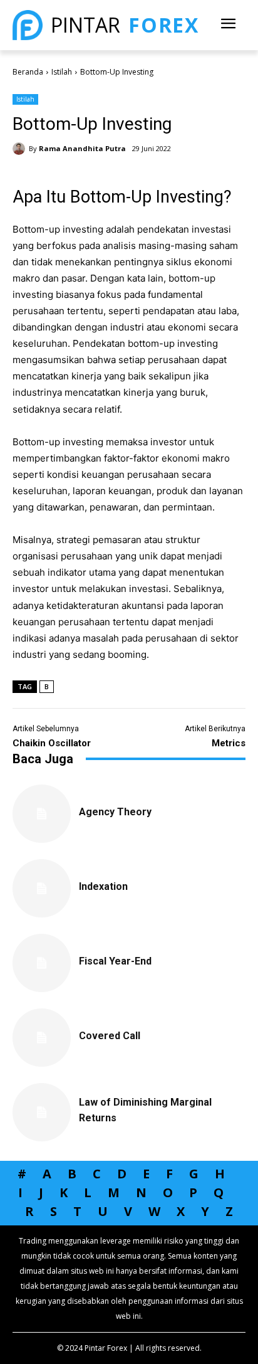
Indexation (103, 886)
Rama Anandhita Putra (82, 148)
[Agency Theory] (42, 814)
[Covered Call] (42, 1037)
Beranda (28, 71)
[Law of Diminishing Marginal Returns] (42, 1112)
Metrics (228, 743)
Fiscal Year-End (115, 961)
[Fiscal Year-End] (42, 963)
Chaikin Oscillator (52, 743)
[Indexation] (42, 888)
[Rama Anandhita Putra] (21, 148)
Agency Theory (115, 812)
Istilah (61, 71)
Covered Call (109, 1036)
